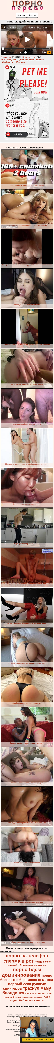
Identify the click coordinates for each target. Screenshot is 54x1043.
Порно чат (32, 15)
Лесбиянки (7, 62)
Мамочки (20, 62)
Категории (21, 15)
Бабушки (11, 60)
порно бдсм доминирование (21, 972)
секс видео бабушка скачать (30, 998)
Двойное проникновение (32, 60)
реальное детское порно (32, 997)
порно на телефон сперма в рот (25, 958)
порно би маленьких (35, 994)
